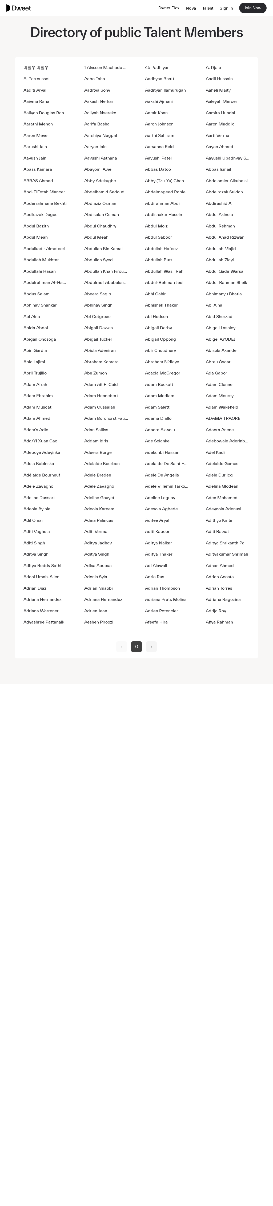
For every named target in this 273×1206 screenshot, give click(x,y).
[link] (121, 646)
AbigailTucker (98, 339)
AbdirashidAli (220, 203)
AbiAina (214, 305)
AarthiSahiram (159, 135)
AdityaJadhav (98, 542)
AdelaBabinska (38, 463)
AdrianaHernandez (42, 599)
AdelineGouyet (99, 497)
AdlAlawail (156, 565)
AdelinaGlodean (222, 486)
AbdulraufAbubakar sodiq (106, 282)
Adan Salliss (96, 429)
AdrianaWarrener (41, 610)
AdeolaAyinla (36, 508)
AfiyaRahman (219, 622)
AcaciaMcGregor (162, 372)
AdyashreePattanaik (43, 622)
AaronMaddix (220, 123)
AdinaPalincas (98, 520)
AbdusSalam (36, 293)
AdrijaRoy (216, 610)
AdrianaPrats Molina (166, 599)
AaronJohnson (159, 123)
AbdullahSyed (98, 259)
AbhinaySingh (98, 305)
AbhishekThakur (161, 305)
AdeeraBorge (98, 452)
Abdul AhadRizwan (225, 237)
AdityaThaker (158, 554)
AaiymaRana (36, 101)
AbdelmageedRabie (165, 191)
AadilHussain (219, 78)
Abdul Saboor (158, 237)
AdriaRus (154, 576)
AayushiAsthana (100, 158)
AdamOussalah (99, 407)
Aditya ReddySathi (42, 565)
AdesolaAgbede (161, 508)
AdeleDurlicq (219, 474)
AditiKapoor (157, 531)
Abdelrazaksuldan (224, 191)
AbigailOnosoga (39, 339)
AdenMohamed (222, 497)
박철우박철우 (36, 67)
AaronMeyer (36, 135)
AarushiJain (35, 146)
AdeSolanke (157, 440)
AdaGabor (216, 372)
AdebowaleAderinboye (228, 440)
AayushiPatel (158, 158)
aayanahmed (219, 146)
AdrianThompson (162, 588)
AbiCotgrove (97, 316)
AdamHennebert (101, 395)
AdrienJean (95, 610)
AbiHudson (156, 316)
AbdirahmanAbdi (162, 203)
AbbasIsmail (218, 169)
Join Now (252, 8)
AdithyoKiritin (220, 520)
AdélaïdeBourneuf (41, 474)
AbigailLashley (220, 327)
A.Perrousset (36, 78)
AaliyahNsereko (100, 112)
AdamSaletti (158, 407)
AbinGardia (35, 350)
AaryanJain (95, 146)
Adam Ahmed (36, 418)
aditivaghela (36, 531)
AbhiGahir (155, 293)
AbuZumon (95, 372)
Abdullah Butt (158, 259)
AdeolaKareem (99, 508)
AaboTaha (94, 78)
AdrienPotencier (161, 610)
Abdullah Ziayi (220, 259)
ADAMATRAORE (223, 418)
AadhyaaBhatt (159, 78)
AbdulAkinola (219, 214)
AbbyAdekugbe (100, 180)
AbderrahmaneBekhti (45, 203)
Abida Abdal (35, 327)
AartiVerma (217, 135)
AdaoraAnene (220, 429)
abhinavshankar (40, 305)
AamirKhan (156, 112)
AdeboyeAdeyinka (41, 452)
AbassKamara (37, 169)
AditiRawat (217, 531)
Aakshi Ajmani (159, 101)
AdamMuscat (37, 407)
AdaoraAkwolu (160, 429)
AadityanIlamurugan (165, 90)
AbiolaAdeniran (100, 350)
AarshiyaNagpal (100, 135)
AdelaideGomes (222, 463)
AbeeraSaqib (97, 293)
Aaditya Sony (97, 90)
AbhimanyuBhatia (224, 293)
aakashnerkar (98, 101)
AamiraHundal (220, 112)
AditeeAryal (157, 520)
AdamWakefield (222, 407)
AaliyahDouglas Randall (45, 112)
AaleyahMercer (221, 101)
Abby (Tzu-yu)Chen (164, 180)
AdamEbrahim (38, 395)
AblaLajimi (34, 361)
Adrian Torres (219, 588)
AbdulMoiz (156, 225)
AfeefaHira (156, 622)
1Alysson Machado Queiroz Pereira (106, 67)
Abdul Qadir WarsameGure (228, 271)
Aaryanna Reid (159, 146)
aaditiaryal (34, 90)
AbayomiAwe (97, 169)
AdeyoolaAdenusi (223, 508)
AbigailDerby (158, 327)
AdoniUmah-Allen (41, 576)
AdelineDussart (39, 497)
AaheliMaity (218, 90)
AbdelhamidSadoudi (105, 191)
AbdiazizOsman (100, 203)
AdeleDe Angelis (162, 474)
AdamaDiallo (158, 418)
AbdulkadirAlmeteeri (44, 248)
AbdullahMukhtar (41, 259)
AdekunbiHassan (162, 452)
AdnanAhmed (220, 565)
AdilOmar (33, 520)
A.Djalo (213, 67)
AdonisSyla (95, 576)
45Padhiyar (157, 67)
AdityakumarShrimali (227, 554)
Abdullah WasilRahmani (167, 271)
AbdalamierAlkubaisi (227, 180)
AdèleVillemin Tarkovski (167, 486)
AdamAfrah (35, 384)
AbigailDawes (98, 327)
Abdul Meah (35, 237)
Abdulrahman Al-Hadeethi (45, 282)
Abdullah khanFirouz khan (106, 271)
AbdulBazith (36, 225)
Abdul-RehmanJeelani (167, 282)
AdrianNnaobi (98, 588)
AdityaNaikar (158, 542)
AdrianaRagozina (223, 599)
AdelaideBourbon (102, 463)
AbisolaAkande (221, 350)
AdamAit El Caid (101, 384)
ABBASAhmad (38, 180)
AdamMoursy (220, 395)
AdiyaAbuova (98, 565)
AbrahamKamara (101, 361)
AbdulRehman (220, 225)
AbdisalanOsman (101, 214)
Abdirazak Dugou (40, 214)
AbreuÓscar (218, 361)
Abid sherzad (219, 316)
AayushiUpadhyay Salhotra (228, 158)
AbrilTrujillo (35, 372)
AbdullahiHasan (39, 271)
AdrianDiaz (34, 588)
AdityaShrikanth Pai (226, 542)
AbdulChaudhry (100, 225)
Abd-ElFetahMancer (44, 191)
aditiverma (95, 531)
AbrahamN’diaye (162, 361)
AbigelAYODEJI (221, 339)
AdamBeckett (159, 384)
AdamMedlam (159, 395)
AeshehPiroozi (98, 622)
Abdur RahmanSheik (226, 282)
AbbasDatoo (158, 169)
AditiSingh (34, 542)
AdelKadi (215, 452)
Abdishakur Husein (163, 214)
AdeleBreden (97, 474)
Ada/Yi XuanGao (40, 440)
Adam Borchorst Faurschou (106, 418)
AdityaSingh (36, 554)
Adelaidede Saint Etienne (167, 463)
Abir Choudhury (160, 350)
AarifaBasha (97, 123)
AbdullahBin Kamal (103, 248)
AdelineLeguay (160, 497)
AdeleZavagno (38, 486)
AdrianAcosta (220, 576)
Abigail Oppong (160, 339)
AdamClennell (220, 384)
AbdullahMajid (221, 248)
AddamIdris (96, 440)
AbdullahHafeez (161, 248)
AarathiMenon (38, 123)
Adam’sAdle (35, 429)
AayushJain (34, 158)
